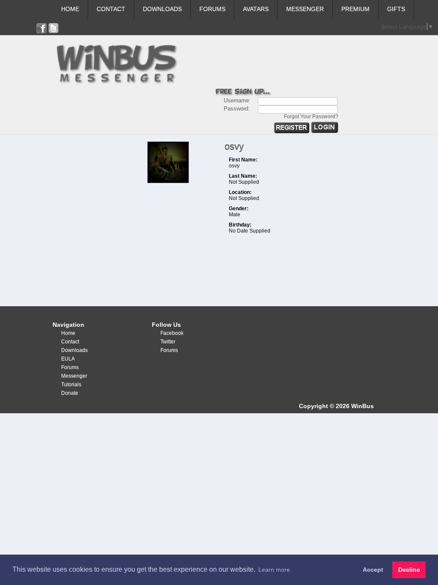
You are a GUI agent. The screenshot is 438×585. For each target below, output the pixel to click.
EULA (68, 359)
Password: (237, 108)
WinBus (362, 406)
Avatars (256, 9)
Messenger (305, 9)
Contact (111, 9)
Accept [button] (373, 569)
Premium (355, 9)
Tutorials (71, 385)
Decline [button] (409, 569)
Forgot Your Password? (311, 116)
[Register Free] (292, 131)
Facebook (171, 333)
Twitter (167, 342)
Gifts (396, 9)
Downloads (162, 9)
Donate (69, 393)
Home (70, 9)
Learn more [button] (274, 569)
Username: (237, 100)
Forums (212, 9)
